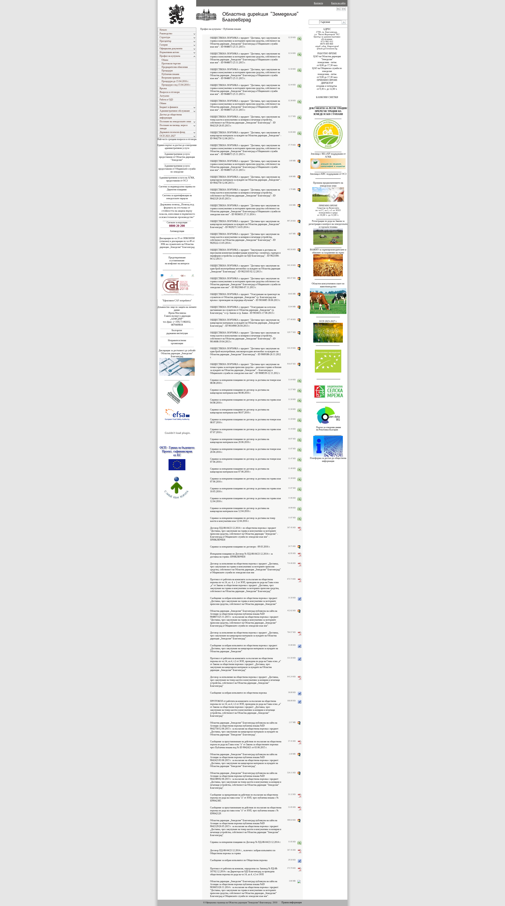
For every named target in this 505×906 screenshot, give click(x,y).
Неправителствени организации (177, 342)
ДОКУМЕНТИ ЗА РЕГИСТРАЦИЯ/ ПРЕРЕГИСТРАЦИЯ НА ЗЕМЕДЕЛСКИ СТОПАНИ (328, 111)
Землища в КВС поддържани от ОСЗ (328, 174)
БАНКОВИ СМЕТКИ (327, 97)
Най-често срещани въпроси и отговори (176, 139)
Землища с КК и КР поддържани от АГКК (328, 155)
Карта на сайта (338, 3)
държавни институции (177, 333)
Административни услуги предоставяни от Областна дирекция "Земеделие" (177, 157)
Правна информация (291, 902)
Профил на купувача (210, 29)
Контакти (318, 3)
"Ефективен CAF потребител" (177, 300)
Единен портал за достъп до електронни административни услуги (176, 146)
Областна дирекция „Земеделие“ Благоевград (177, 355)
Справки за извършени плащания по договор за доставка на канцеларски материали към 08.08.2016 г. (239, 391)
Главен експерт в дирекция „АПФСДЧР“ (177, 317)
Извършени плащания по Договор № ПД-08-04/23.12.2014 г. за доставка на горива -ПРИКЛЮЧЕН (241, 555)
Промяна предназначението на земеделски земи (328, 184)
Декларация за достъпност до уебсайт (177, 350)
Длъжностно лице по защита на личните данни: (176, 308)
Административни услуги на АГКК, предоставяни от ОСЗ (177, 179)
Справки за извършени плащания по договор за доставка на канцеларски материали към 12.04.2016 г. (239, 510)
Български (177, 330)
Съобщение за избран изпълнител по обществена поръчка (238, 692)
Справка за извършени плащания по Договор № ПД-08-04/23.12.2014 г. (245, 842)
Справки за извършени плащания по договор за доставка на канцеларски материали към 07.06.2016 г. (239, 470)
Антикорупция (177, 231)
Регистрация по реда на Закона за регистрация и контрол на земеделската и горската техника (328, 224)
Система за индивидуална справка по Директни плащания (177, 188)
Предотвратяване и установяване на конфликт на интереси (177, 260)
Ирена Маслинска (177, 313)
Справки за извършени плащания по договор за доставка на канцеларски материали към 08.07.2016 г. (239, 411)
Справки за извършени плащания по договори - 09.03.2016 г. (240, 546)
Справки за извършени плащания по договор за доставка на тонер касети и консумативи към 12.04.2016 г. (242, 519)
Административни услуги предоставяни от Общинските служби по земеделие (176, 168)
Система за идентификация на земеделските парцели (177, 197)
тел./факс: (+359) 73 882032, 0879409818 (177, 323)
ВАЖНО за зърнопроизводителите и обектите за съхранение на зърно (328, 251)
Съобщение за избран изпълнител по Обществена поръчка (238, 860)
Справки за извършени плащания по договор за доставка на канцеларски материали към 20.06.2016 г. (239, 441)
